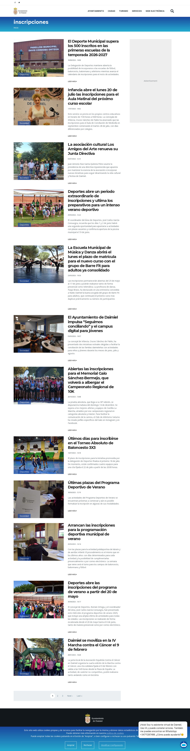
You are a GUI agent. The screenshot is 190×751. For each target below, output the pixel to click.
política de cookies (115, 733)
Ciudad (111, 11)
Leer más (72, 81)
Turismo (123, 11)
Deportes (24, 74)
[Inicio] (21, 11)
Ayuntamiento (96, 11)
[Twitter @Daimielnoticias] (19, 2)
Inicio (16, 27)
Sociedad (24, 123)
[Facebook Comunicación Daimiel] (15, 2)
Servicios (137, 11)
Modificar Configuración (112, 745)
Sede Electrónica (155, 11)
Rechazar (88, 745)
